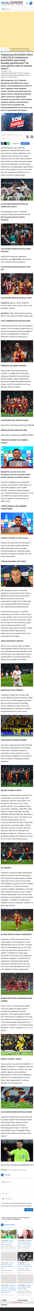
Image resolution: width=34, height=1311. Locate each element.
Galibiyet (21, 1170)
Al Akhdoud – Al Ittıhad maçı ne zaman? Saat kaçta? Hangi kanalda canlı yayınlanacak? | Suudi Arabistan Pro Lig (8, 1288)
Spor (10, 71)
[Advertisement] (17, 28)
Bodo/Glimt (9, 1170)
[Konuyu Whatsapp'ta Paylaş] (8, 143)
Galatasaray (16, 1170)
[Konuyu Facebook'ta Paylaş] (2, 143)
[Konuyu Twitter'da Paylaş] (5, 143)
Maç (25, 1170)
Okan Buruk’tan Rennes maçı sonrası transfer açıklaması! (25, 1264)
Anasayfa (4, 71)
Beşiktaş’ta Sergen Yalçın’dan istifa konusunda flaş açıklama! (24, 1242)
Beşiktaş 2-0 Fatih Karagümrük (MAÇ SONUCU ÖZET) (25, 1286)
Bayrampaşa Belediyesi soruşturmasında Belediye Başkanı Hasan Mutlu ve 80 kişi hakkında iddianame (21, 50)
